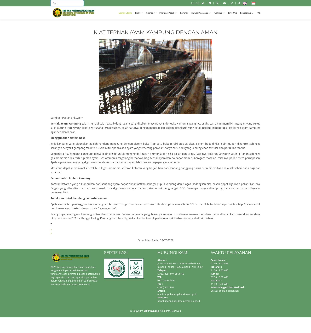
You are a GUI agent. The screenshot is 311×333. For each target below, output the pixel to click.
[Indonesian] (256, 3)
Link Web (232, 13)
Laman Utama (125, 13)
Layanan (184, 13)
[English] (247, 3)
